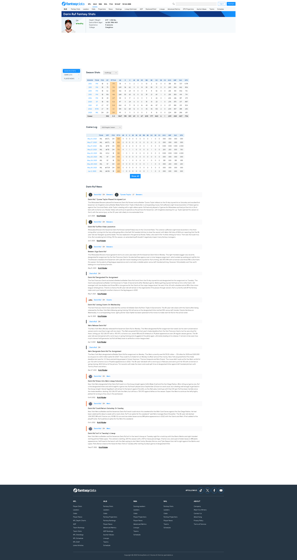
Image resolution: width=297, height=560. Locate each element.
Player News (77, 517)
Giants (109, 300)
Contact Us (198, 513)
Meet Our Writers (200, 510)
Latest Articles (78, 545)
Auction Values (201, 9)
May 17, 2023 (92, 142)
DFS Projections (188, 9)
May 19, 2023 (92, 146)
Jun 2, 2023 (92, 171)
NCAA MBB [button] (127, 4)
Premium (231, 4)
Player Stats (77, 506)
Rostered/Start (151, 9)
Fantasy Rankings (109, 521)
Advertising (198, 517)
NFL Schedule (78, 538)
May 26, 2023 (92, 160)
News (111, 9)
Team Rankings (78, 528)
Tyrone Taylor (125, 195)
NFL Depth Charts (79, 521)
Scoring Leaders (139, 506)
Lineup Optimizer (131, 9)
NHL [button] (105, 4)
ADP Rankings (108, 531)
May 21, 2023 (92, 150)
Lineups (162, 9)
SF (97, 102)
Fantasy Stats (75, 9)
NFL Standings (78, 535)
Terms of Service (200, 524)
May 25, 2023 (92, 157)
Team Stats (77, 531)
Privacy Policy (198, 521)
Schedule (220, 9)
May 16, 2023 (92, 139)
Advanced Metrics (174, 9)
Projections (102, 9)
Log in (222, 4)
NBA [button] (100, 4)
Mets (108, 376)
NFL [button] (89, 4)
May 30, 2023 (92, 168)
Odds (93, 9)
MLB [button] (95, 4)
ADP (141, 9)
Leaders (86, 9)
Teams (211, 9)
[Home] (73, 4)
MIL (97, 113)
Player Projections (139, 517)
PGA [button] (111, 4)
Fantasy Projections (110, 517)
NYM (97, 109)
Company (197, 506)
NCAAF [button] (117, 4)
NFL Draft (76, 542)
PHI (97, 84)
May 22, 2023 (92, 153)
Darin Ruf (97, 195)
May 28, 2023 (92, 164)
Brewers (110, 195)
